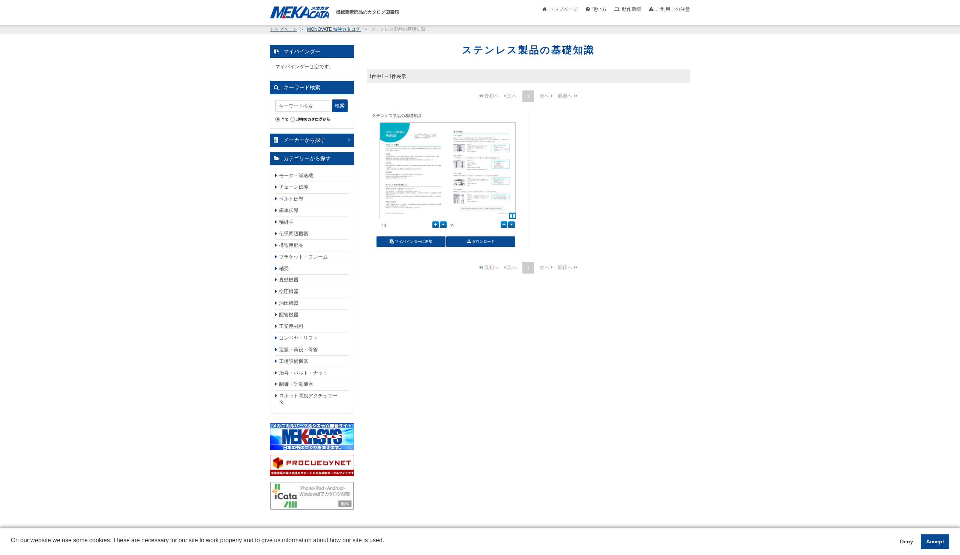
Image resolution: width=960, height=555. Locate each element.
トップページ (563, 9)
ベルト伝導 (291, 199)
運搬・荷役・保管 (298, 349)
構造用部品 (291, 245)
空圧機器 (288, 291)
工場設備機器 (293, 361)
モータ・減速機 (296, 175)
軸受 (284, 268)
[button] (12, 546)
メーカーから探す (305, 140)
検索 (340, 105)
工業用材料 (291, 326)
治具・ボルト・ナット (303, 373)
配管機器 (288, 314)
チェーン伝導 (293, 187)
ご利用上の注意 (673, 9)
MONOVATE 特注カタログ (334, 29)
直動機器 (288, 280)
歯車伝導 (288, 210)
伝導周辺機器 (293, 233)
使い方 (599, 9)
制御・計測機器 (296, 384)
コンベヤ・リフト (298, 338)
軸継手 (286, 222)
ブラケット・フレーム (303, 257)
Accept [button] (935, 541)
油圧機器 (288, 303)
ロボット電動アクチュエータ (308, 399)
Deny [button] (906, 541)
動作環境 (631, 9)
